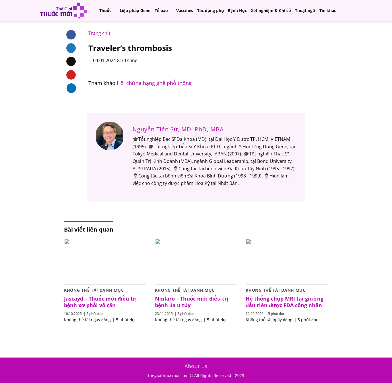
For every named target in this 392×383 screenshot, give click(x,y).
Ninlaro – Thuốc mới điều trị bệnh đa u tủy (191, 302)
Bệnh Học (237, 10)
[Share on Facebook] (71, 35)
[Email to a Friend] (71, 61)
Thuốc (105, 10)
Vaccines (184, 10)
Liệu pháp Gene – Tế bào (144, 10)
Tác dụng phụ (210, 10)
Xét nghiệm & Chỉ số (271, 10)
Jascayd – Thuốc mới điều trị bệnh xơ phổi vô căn (100, 302)
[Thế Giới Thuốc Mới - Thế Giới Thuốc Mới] (64, 10)
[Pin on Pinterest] (71, 75)
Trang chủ (99, 33)
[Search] (352, 10)
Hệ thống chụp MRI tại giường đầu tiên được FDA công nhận (284, 302)
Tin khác (327, 10)
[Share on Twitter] (71, 48)
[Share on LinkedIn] (71, 88)
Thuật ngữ (305, 10)
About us (196, 366)
